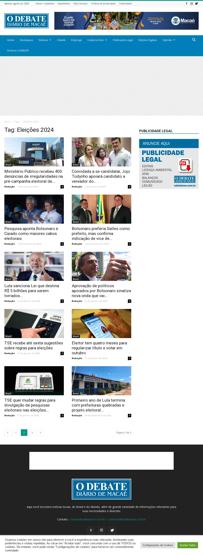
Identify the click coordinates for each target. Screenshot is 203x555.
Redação (9, 186)
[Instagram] (191, 3)
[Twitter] (196, 3)
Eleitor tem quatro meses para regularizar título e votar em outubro (99, 348)
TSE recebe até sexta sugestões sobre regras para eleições (33, 345)
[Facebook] (186, 3)
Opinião (167, 40)
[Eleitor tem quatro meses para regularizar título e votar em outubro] (101, 323)
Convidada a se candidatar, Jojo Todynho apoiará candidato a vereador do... (101, 176)
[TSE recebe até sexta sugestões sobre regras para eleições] (34, 323)
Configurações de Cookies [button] (158, 545)
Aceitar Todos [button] (188, 545)
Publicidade (125, 3)
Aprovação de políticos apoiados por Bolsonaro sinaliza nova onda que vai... (101, 290)
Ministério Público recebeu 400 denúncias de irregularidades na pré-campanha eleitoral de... (33, 176)
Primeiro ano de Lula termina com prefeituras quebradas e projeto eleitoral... (98, 405)
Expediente (64, 3)
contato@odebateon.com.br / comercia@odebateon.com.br (107, 519)
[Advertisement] (101, 86)
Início (7, 121)
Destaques (26, 40)
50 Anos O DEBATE (18, 50)
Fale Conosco (81, 3)
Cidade (61, 40)
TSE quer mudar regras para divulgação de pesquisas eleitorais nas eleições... (29, 405)
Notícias (43, 40)
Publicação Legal (123, 40)
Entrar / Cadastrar (45, 3)
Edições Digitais (147, 40)
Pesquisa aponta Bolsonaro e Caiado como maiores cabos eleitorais (31, 233)
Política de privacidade (103, 3)
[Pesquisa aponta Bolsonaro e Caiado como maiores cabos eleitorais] (34, 209)
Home (10, 40)
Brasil (8, 164)
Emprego (76, 40)
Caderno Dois (95, 40)
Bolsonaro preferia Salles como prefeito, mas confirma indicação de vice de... (101, 233)
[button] (194, 40)
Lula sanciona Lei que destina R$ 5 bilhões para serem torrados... (31, 290)
